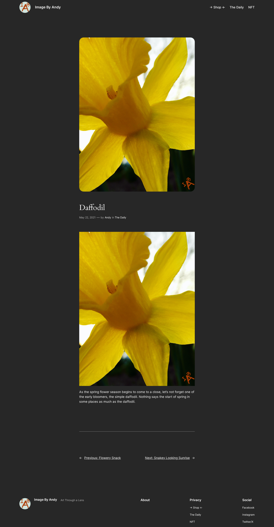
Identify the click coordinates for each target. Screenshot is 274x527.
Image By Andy (48, 7)
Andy (108, 217)
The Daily (120, 217)
